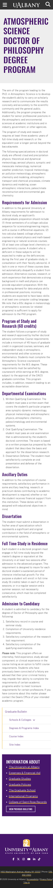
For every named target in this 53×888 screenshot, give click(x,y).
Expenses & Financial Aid (24, 773)
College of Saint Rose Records (28, 802)
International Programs (23, 796)
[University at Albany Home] (26, 3)
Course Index (16, 736)
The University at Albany (24, 767)
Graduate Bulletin (16, 711)
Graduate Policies (20, 784)
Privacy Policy (46, 879)
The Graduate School (22, 790)
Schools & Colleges (20, 719)
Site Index (14, 744)
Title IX (26, 882)
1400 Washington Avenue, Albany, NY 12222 (20, 872)
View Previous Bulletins (20, 809)
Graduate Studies (20, 778)
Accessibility (32, 879)
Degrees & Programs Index (24, 728)
